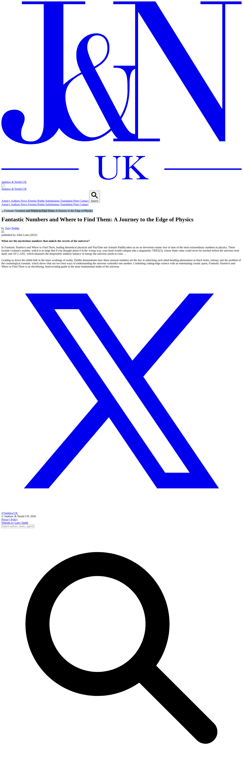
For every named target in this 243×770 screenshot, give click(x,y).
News (24, 204)
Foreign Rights (36, 204)
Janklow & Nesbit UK (14, 188)
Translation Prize (70, 204)
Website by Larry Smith (14, 522)
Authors (16, 204)
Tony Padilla (12, 228)
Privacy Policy (9, 519)
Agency (6, 204)
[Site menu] (2, 185)
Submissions (52, 204)
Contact (84, 204)
